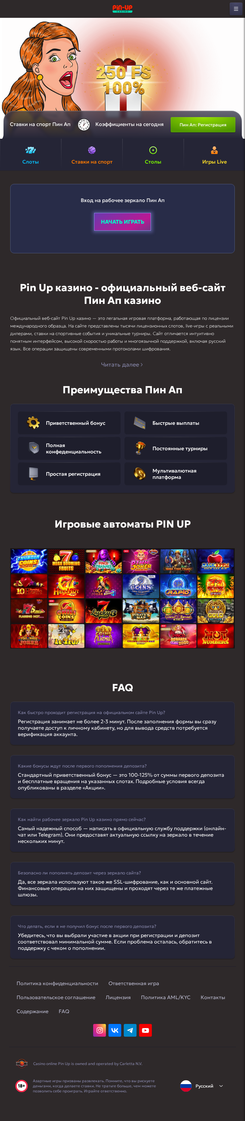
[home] (122, 9)
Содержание (32, 1011)
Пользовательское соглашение (56, 997)
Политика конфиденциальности (57, 983)
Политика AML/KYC (165, 997)
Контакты (213, 997)
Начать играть (122, 221)
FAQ (64, 1011)
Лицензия (118, 997)
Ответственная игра (133, 983)
